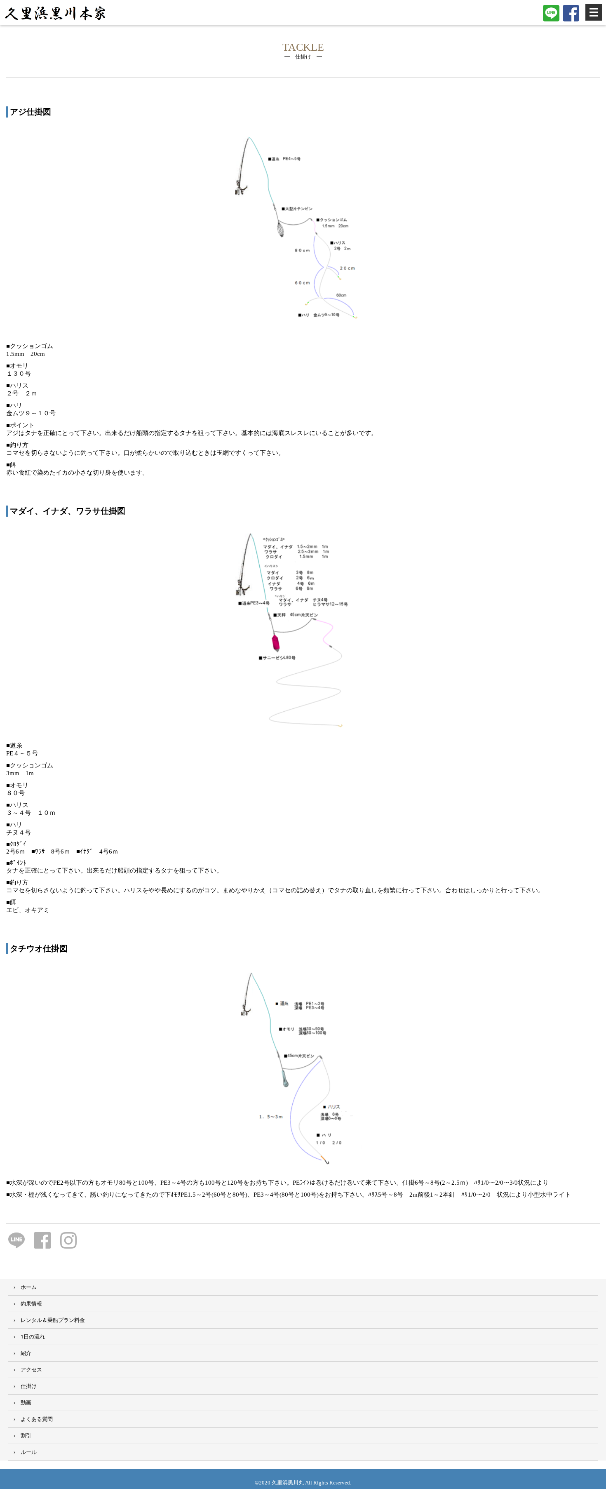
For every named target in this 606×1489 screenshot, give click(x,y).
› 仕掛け (22, 1386)
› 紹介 (19, 1353)
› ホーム (22, 1287)
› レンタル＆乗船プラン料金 (46, 1320)
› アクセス (25, 1369)
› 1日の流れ (26, 1336)
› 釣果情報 (25, 1303)
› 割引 (19, 1435)
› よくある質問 (30, 1419)
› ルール (22, 1452)
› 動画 (19, 1402)
